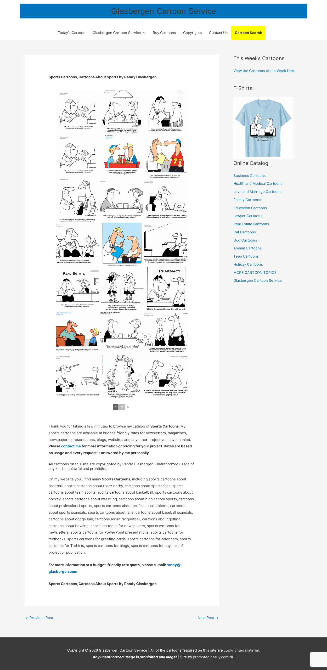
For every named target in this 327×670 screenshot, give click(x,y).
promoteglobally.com (210, 657)
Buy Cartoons (164, 32)
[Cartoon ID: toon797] (121, 200)
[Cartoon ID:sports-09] (121, 332)
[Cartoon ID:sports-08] (165, 332)
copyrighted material (241, 650)
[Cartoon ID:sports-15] (121, 244)
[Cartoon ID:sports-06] (121, 376)
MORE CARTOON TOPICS (255, 272)
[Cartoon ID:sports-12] (121, 288)
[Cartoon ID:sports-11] (165, 288)
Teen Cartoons (246, 256)
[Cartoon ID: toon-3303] (77, 156)
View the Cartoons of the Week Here (264, 70)
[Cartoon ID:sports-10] (77, 332)
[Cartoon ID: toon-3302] (121, 156)
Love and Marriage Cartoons (257, 191)
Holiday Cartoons (248, 264)
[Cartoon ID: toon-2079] (165, 156)
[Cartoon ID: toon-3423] (121, 112)
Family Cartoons (247, 199)
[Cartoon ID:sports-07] (77, 376)
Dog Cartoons (245, 240)
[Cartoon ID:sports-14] (165, 244)
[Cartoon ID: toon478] (165, 200)
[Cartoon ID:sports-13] (77, 288)
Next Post (208, 617)
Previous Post (39, 617)
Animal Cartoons (247, 248)
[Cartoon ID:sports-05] (165, 376)
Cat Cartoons (244, 232)
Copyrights (192, 32)
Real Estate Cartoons (251, 224)
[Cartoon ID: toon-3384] (165, 112)
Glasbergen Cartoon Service (163, 11)
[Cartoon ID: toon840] (77, 200)
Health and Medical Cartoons (257, 183)
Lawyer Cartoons (247, 216)
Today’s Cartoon (71, 32)
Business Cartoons (249, 175)
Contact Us (218, 32)
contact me (71, 446)
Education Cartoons (250, 208)
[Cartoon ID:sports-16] (77, 244)
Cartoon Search (248, 32)
